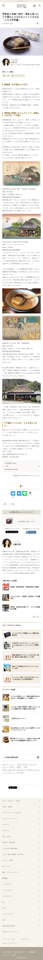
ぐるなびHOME (6, 952)
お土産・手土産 (7, 807)
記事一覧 (35, 617)
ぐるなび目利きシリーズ (20, 952)
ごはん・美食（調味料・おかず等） (13, 854)
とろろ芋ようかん (19, 75)
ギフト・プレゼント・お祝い (11, 801)
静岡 (5, 504)
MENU (3, 5)
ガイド (4, 908)
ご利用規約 (31, 952)
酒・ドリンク (6, 866)
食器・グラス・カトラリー (10, 872)
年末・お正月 (6, 836)
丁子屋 (7, 75)
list (13, 497)
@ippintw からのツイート (10, 931)
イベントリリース (7, 914)
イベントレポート (7, 890)
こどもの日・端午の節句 (9, 848)
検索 (39, 5)
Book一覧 (25, 939)
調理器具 (5, 878)
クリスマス (5, 830)
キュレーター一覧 (7, 939)
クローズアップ (7, 896)
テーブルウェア (7, 884)
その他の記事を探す (11, 757)
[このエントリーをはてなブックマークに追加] (19, 493)
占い (3, 902)
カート (34, 5)
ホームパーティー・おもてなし (12, 812)
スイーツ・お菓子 (7, 860)
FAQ (13, 955)
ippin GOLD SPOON (8, 926)
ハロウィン (5, 824)
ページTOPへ (21, 782)
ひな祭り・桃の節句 (8, 842)
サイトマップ (6, 955)
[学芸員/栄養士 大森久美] (11, 547)
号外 (3, 920)
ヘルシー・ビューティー (9, 818)
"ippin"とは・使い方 (8, 943)
